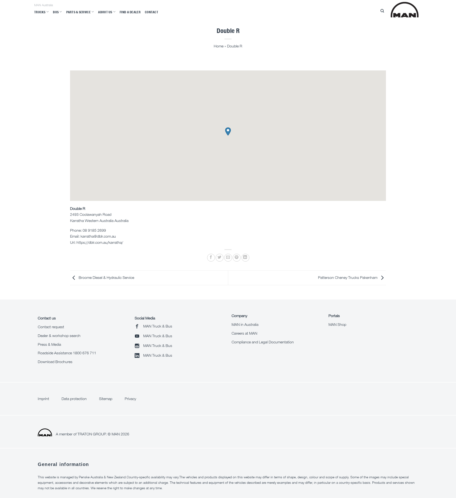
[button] (228, 131)
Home (218, 46)
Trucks (40, 11)
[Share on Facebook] (211, 258)
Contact (151, 11)
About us (105, 11)
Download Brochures (55, 361)
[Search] (382, 10)
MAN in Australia (245, 324)
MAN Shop (337, 324)
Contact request (51, 326)
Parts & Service (78, 11)
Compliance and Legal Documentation (263, 342)
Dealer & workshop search (59, 335)
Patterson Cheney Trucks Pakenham (348, 277)
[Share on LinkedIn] (245, 258)
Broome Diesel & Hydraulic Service (106, 277)
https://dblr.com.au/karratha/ (99, 242)
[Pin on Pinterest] (237, 258)
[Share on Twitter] (219, 258)
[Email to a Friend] (228, 258)
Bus (56, 11)
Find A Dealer (130, 11)
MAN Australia (43, 5)
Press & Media (49, 344)
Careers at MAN (244, 333)
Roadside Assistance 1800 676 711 (67, 352)
